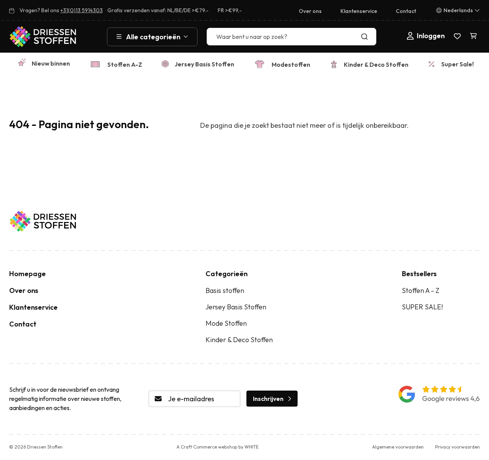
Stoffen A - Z (420, 290)
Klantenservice (358, 11)
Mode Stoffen (226, 323)
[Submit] (366, 36)
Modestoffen (291, 64)
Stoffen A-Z (124, 64)
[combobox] (291, 36)
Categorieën (227, 273)
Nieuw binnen (51, 63)
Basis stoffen (225, 290)
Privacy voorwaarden (457, 447)
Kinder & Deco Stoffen (376, 64)
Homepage (27, 273)
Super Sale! (457, 64)
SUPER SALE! (422, 306)
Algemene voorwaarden (398, 447)
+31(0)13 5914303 (81, 10)
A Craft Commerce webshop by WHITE (217, 447)
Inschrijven (268, 398)
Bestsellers (419, 273)
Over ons (310, 11)
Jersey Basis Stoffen (204, 64)
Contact (406, 11)
